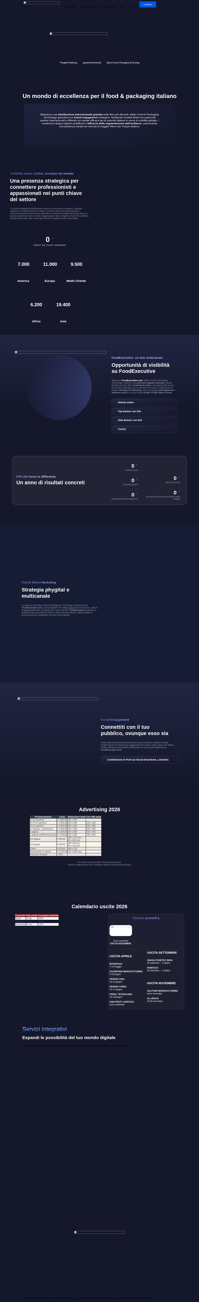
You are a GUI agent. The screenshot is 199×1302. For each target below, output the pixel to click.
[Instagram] (34, 1288)
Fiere (131, 7)
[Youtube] (41, 1288)
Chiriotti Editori (70, 7)
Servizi (122, 7)
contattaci (147, 4)
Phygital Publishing (68, 63)
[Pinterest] (56, 1288)
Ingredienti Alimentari (92, 63)
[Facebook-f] (27, 1288)
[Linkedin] (49, 1288)
